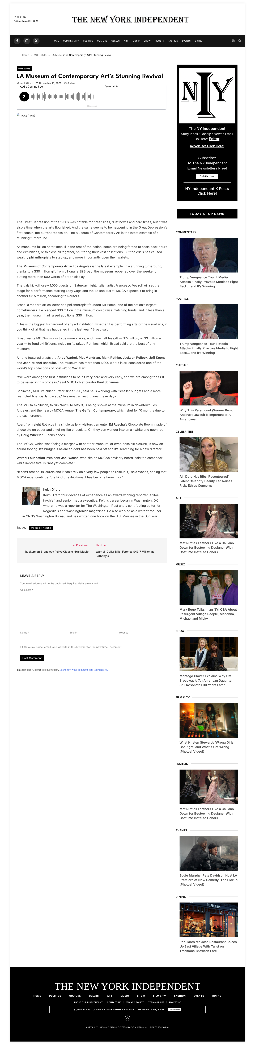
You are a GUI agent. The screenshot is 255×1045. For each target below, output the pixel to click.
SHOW (147, 40)
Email (74, 632)
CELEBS (115, 40)
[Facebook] (17, 41)
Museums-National (41, 527)
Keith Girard (26, 83)
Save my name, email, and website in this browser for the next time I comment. (73, 647)
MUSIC (136, 40)
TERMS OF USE (156, 1002)
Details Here (175, 1009)
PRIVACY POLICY (135, 1002)
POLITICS (88, 40)
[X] (36, 41)
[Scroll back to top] (127, 1018)
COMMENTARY (71, 40)
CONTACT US (114, 1002)
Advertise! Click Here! (207, 146)
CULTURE (102, 40)
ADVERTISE (175, 1002)
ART (126, 40)
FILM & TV (159, 995)
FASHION (173, 40)
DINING (199, 40)
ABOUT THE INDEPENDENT (88, 1002)
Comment (26, 589)
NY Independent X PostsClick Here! (207, 191)
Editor (214, 138)
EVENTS (186, 40)
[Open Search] (239, 40)
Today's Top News (207, 214)
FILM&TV (159, 40)
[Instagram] (26, 41)
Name (24, 632)
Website (123, 632)
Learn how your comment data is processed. (84, 669)
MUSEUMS (24, 68)
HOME (56, 40)
